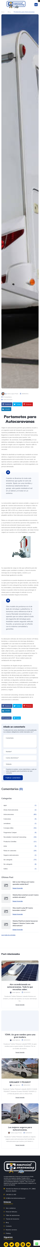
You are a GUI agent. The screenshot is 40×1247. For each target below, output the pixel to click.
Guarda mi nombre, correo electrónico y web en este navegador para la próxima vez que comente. (21, 771)
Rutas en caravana (10, 850)
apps (5, 805)
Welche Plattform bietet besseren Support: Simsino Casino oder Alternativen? (25, 923)
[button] (36, 4)
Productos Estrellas (10, 841)
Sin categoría (8, 860)
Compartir (7, 718)
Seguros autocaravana (11, 855)
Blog (9, 12)
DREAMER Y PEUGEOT (20, 1082)
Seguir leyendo (18, 888)
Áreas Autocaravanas (11, 810)
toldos (6, 869)
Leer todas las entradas (8, 935)
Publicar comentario (13, 778)
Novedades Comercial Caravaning (15, 837)
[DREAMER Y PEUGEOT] (20, 1068)
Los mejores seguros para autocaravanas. (20, 1128)
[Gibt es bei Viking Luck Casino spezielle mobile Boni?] (6, 885)
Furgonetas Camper (10, 832)
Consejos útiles (8, 828)
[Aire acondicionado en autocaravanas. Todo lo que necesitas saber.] (20, 970)
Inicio (2, 12)
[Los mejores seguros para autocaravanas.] (20, 1113)
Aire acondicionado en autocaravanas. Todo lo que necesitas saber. (20, 987)
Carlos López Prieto (12, 393)
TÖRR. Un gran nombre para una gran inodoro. (20, 1035)
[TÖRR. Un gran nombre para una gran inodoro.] (20, 1021)
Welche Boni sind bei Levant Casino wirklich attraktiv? (26, 896)
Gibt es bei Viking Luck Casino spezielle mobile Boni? (23, 883)
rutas (5, 846)
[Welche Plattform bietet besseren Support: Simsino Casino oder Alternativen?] (6, 924)
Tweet (18, 718)
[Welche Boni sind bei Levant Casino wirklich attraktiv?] (6, 898)
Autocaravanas (7, 399)
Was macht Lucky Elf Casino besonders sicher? (23, 909)
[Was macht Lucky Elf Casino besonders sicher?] (6, 911)
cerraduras (7, 823)
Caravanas (7, 819)
